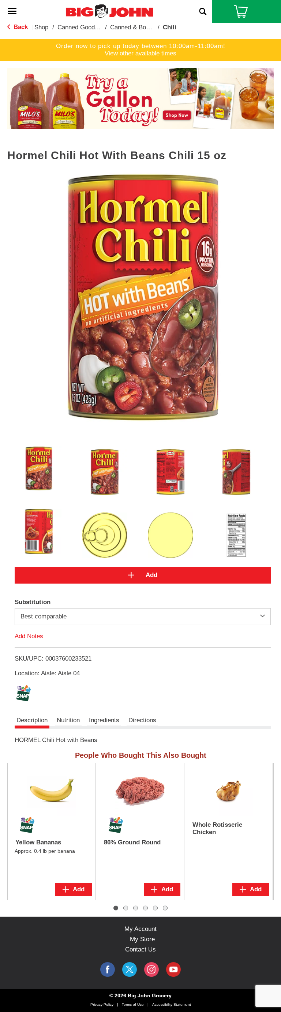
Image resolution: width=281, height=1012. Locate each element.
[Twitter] (129, 969)
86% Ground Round (132, 842)
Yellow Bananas (38, 842)
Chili (169, 27)
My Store (142, 939)
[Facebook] (107, 969)
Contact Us (140, 949)
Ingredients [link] (104, 720)
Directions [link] (142, 720)
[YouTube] (151, 969)
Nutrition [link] (68, 720)
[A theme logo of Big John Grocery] (109, 10)
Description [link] (32, 720)
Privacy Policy (101, 1004)
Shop (41, 27)
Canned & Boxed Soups (142, 27)
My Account (140, 928)
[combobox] (142, 617)
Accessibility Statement (171, 1004)
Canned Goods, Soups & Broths (101, 27)
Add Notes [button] (29, 636)
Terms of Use (133, 1004)
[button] (140, 98)
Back (20, 26)
